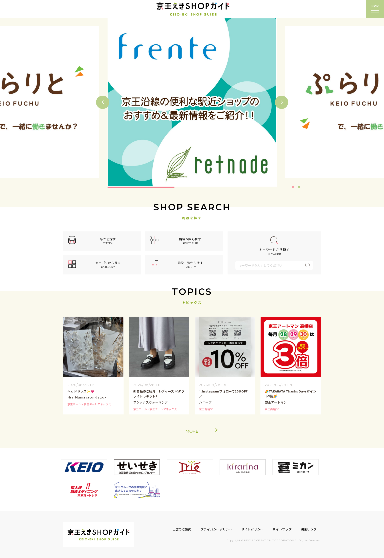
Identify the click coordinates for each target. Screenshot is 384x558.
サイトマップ (281, 529)
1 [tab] (293, 187)
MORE (192, 431)
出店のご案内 (181, 529)
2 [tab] (299, 187)
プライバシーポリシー (216, 529)
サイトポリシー (252, 529)
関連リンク (308, 529)
